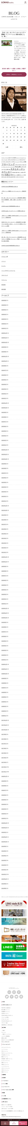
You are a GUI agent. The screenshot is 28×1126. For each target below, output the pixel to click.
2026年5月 (4, 309)
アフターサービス (5, 1019)
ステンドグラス (12, 159)
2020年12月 (4, 557)
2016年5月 (4, 799)
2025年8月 (4, 351)
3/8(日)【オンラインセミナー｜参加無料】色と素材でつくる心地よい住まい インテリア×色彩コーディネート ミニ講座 (13, 224)
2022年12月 (4, 449)
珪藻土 (7, 175)
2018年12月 (4, 664)
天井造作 (13, 172)
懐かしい (19, 172)
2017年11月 (4, 725)
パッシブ (17, 161)
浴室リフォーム (4, 1062)
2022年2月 (4, 496)
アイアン (3, 157)
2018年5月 (4, 697)
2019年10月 (4, 617)
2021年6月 (4, 529)
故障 (22, 172)
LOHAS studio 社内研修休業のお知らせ (10, 206)
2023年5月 (4, 431)
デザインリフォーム (5, 1068)
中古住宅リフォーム (5, 1054)
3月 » (21, 147)
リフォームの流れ (5, 1017)
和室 (9, 169)
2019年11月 (4, 613)
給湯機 (18, 174)
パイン (13, 161)
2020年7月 (4, 575)
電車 (14, 176)
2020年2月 (4, 599)
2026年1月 (4, 328)
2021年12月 (4, 505)
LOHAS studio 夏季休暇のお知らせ (9, 186)
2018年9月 (4, 678)
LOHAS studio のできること (7, 1015)
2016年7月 (4, 790)
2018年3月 (4, 706)
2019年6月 (4, 636)
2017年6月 (4, 748)
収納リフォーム (4, 1072)
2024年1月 (4, 398)
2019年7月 (4, 631)
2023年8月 (4, 417)
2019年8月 (4, 627)
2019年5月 (4, 641)
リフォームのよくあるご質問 (8, 1089)
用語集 (3, 1092)
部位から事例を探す (5, 1041)
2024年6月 (4, 375)
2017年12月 (4, 720)
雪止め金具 (11, 176)
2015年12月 (4, 823)
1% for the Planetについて (6, 1021)
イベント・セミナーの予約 (6, 1106)
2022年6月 (4, 477)
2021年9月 (4, 515)
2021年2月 (4, 547)
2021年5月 (4, 533)
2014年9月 (4, 846)
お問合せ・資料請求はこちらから (14, 74)
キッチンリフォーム (5, 1060)
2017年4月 (4, 757)
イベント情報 (5, 1083)
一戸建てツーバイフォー (6, 1034)
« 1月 (7, 147)
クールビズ (22, 157)
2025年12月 (4, 333)
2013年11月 (4, 879)
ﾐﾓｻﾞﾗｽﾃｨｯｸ (21, 176)
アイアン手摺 (7, 157)
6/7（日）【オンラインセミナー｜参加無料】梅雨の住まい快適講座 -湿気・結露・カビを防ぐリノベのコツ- (13, 199)
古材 (7, 169)
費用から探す (4, 1038)
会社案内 (4, 1077)
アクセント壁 (4, 256)
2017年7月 (4, 743)
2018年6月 (4, 692)
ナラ (4, 161)
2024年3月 (4, 389)
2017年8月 (4, 739)
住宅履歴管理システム (6, 1098)
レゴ (8, 166)
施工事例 (4, 1027)
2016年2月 (4, 813)
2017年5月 (4, 753)
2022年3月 (4, 491)
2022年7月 (4, 473)
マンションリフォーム (5, 1047)
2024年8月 (4, 365)
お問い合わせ (5, 1101)
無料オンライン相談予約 (6, 1104)
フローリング (8, 164)
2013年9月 (4, 883)
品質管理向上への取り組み (6, 1024)
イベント (3, 261)
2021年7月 (4, 524)
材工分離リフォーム (5, 1009)
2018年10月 (4, 673)
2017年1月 (4, 771)
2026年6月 (4, 305)
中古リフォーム (4, 1051)
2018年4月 (4, 701)
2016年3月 (4, 809)
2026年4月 (4, 314)
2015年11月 (4, 827)
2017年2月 (4, 767)
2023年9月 (4, 412)
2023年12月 (4, 403)
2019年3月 (4, 650)
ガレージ (17, 157)
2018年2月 (4, 711)
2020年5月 (4, 585)
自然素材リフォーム (5, 1011)
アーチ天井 (13, 157)
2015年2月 (4, 832)
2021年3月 (4, 543)
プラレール (5, 166)
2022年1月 (4, 501)
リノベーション (4, 1049)
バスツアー (8, 161)
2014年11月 (4, 837)
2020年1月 (4, 603)
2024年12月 (4, 356)
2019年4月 (4, 645)
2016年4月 (4, 804)
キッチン (3, 266)
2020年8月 (4, 571)
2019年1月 (4, 659)
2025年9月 (4, 347)
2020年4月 (4, 589)
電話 (5, 1123)
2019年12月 (4, 608)
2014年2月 (4, 869)
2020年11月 (4, 561)
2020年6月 (4, 580)
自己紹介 (3, 284)
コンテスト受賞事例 (5, 1036)
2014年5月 (4, 855)
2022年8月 (4, 468)
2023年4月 (4, 435)
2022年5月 (4, 482)
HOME (3, 1001)
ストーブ (17, 159)
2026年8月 (4, 300)
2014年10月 (4, 841)
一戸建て (3, 1030)
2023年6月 (4, 426)
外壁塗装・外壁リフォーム (6, 1058)
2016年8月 (4, 785)
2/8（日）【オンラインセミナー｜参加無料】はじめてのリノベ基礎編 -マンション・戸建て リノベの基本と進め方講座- (13, 239)
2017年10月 (4, 729)
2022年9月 (4, 463)
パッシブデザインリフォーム (8, 270)
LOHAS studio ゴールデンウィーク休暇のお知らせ (13, 211)
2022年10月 (4, 459)
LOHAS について (4, 1013)
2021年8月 (4, 519)
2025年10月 (4, 342)
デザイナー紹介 (4, 1022)
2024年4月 (4, 384)
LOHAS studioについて (7, 1004)
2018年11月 (4, 669)
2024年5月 (4, 379)
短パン (15, 174)
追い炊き (5, 176)
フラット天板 (22, 161)
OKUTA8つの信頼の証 (5, 1007)
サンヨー (6, 159)
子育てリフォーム (5, 1070)
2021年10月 (4, 510)
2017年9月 (4, 734)
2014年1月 (4, 874)
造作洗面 (3, 289)
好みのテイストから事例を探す (7, 1039)
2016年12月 (4, 776)
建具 (16, 172)
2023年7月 (4, 421)
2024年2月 (4, 393)
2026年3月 (4, 319)
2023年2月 (4, 440)
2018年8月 (4, 683)
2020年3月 (4, 594)
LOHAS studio (7, 2)
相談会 (12, 174)
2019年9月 (4, 622)
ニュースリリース (5, 1086)
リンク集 (4, 1095)
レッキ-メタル (11, 166)
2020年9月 (4, 566)
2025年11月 (4, 337)
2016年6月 (4, 795)
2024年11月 (4, 361)
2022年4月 (4, 487)
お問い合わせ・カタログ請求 (7, 1108)
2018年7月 (4, 687)
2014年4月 (4, 860)
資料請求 (14, 1123)
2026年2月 (4, 323)
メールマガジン (5, 1080)
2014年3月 (4, 865)
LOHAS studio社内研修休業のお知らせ (10, 245)
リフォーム (4, 280)
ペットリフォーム (5, 1066)
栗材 (4, 174)
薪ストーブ (21, 174)
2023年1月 (4, 445)
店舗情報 (4, 1074)
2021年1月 (4, 552)
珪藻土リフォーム (5, 1064)
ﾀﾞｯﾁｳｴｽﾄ (17, 176)
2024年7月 (4, 370)
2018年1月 (4, 715)
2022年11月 (4, 454)
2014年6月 (4, 851)
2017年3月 (4, 762)
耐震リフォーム (4, 1056)
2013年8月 (4, 888)
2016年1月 (4, 818)
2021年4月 (4, 538)
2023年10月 (4, 407)
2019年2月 (4, 655)
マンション (3, 1032)
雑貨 (8, 176)
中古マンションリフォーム (6, 1053)
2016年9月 (4, 781)
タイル (21, 159)
